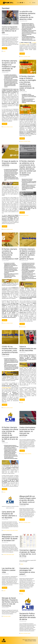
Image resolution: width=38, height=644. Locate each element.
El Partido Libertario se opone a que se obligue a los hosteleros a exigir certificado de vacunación (9, 65)
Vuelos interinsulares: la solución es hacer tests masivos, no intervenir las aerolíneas (27, 431)
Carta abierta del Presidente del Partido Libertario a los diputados (9, 515)
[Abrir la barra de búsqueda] (30, 2)
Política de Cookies (28, 640)
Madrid (22, 326)
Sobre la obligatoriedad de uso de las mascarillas (27, 348)
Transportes (29, 453)
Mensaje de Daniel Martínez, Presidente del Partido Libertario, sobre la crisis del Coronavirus (10, 602)
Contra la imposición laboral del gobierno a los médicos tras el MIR (10, 30)
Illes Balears (22, 453)
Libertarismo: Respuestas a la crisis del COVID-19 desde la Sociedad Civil (10, 537)
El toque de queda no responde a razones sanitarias (10, 163)
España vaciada (23, 215)
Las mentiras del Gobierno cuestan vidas (8, 570)
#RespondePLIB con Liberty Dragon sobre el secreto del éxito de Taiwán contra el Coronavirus (27, 500)
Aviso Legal (25, 639)
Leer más (4, 48)
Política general (12, 530)
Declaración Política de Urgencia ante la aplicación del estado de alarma (27, 616)
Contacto (34, 640)
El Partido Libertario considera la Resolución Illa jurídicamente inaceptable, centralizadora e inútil (10, 254)
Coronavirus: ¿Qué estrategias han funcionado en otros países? (27, 571)
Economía (4, 554)
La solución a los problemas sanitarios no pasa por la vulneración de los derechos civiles (27, 15)
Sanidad (4, 51)
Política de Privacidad (32, 639)
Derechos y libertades (24, 56)
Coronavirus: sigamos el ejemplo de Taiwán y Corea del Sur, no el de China (27, 553)
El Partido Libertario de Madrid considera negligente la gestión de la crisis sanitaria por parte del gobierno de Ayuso (27, 254)
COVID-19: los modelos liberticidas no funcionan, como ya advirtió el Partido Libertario (10, 350)
